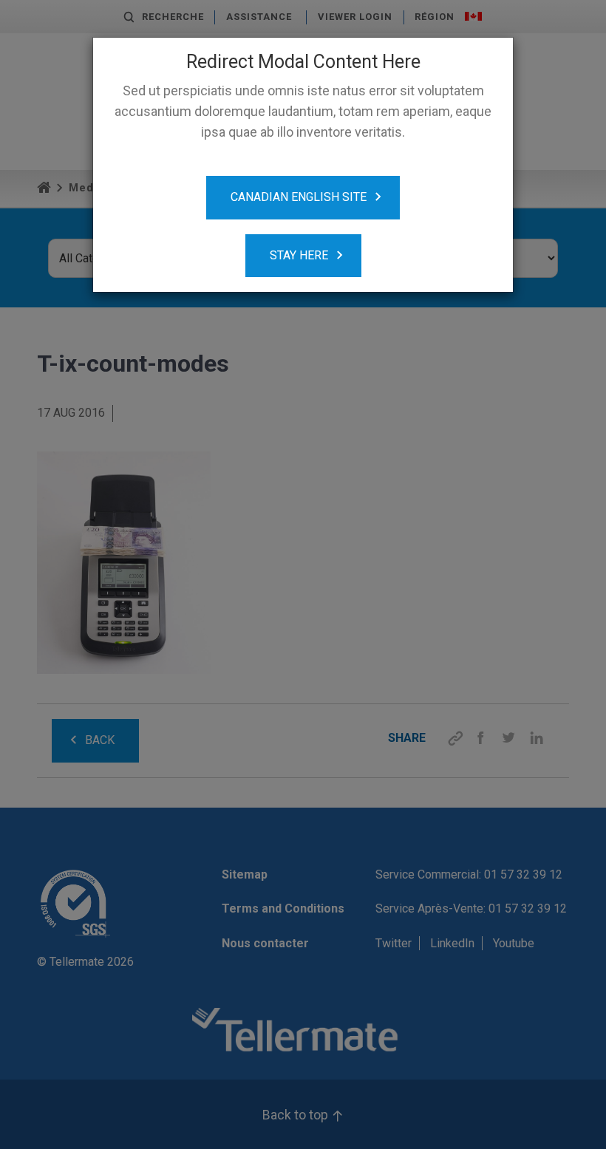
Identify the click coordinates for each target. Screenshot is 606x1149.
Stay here (299, 255)
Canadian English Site (299, 197)
